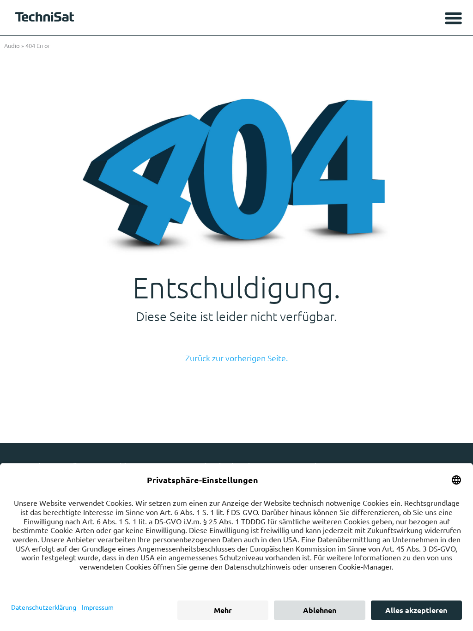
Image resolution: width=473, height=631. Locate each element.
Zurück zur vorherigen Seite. (236, 357)
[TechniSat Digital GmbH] (46, 19)
